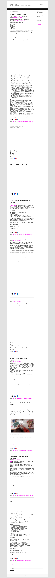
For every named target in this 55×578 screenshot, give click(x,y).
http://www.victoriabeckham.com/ (24, 505)
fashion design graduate (23, 398)
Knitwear (21, 495)
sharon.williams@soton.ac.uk (30, 446)
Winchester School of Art (17, 235)
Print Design (30, 121)
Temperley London (13, 205)
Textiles (13, 121)
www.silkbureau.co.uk (17, 43)
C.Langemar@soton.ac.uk (40, 22)
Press (26, 8)
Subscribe (12, 570)
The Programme (12, 8)
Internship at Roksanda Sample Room (19, 164)
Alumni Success (22, 8)
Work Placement (13, 451)
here (20, 291)
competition (18, 121)
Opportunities (26, 121)
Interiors (24, 121)
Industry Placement (22, 450)
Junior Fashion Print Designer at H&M (19, 300)
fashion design (18, 398)
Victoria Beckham (29, 560)
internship (27, 398)
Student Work (17, 8)
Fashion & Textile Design (15, 234)
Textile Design (12, 235)
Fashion (13, 398)
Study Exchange (36, 8)
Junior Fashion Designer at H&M (18, 239)
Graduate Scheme (22, 234)
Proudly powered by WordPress (27, 575)
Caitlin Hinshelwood (20, 17)
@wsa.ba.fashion (39, 24)
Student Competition (17, 122)
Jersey (19, 495)
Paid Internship (25, 560)
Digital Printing (21, 121)
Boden (17, 495)
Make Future (14, 4)
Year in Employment (30, 8)
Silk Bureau (13, 122)
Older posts (12, 564)
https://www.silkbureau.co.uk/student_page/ (19, 20)
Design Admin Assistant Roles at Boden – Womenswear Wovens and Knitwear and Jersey (20, 456)
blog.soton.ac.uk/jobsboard (14, 443)
